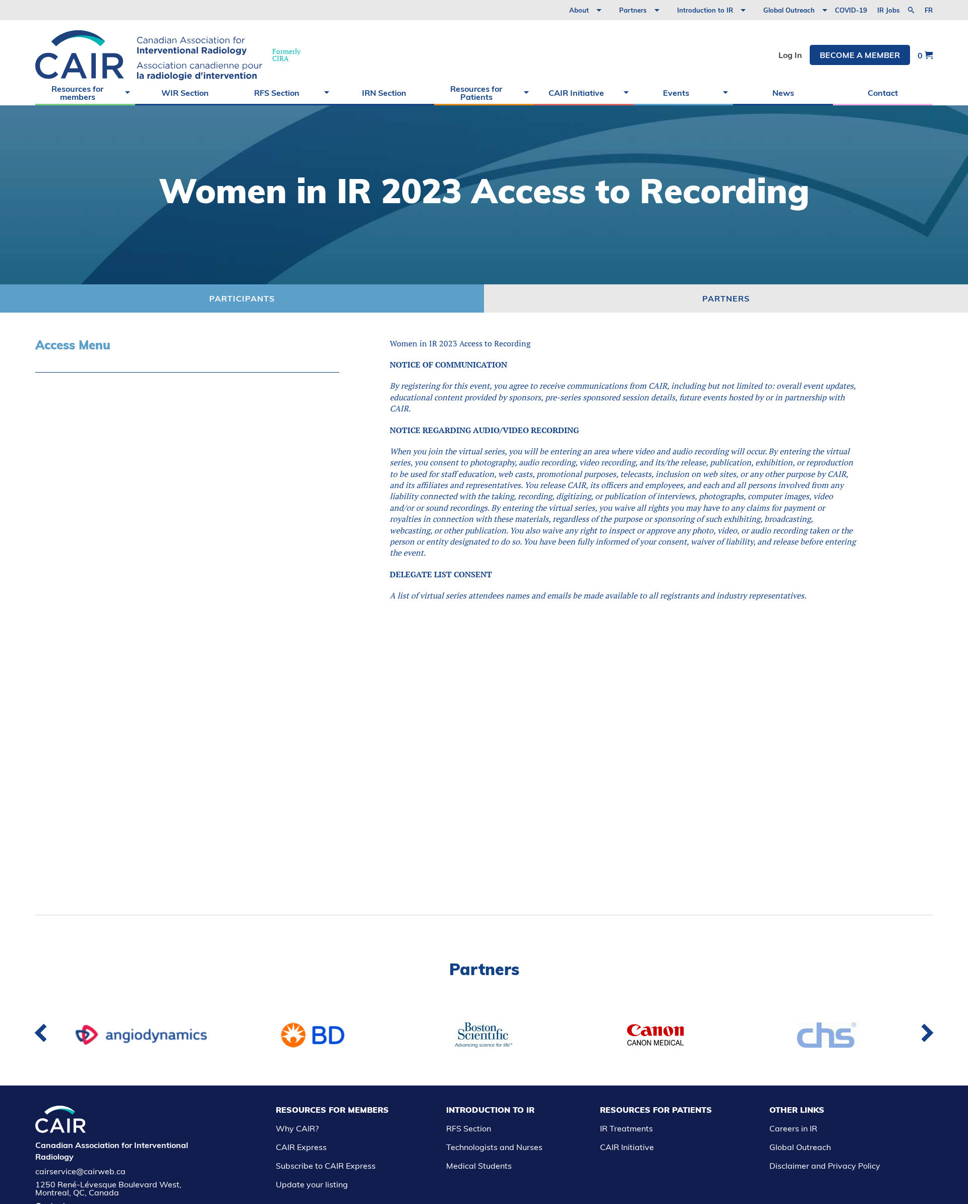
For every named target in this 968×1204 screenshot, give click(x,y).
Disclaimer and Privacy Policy (824, 1166)
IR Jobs (888, 10)
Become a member (860, 55)
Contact (883, 93)
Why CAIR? (297, 1128)
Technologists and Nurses (494, 1147)
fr (929, 10)
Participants (242, 298)
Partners (633, 10)
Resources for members (77, 93)
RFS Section (276, 93)
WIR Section (185, 93)
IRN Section (384, 93)
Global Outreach (789, 10)
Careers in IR (793, 1128)
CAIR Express (301, 1147)
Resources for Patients (476, 93)
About (579, 10)
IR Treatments (626, 1128)
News (783, 93)
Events (676, 93)
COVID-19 (851, 10)
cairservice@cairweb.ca (80, 1171)
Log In (790, 55)
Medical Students (479, 1166)
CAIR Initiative (576, 93)
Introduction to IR (705, 10)
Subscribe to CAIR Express (326, 1166)
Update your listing (312, 1184)
